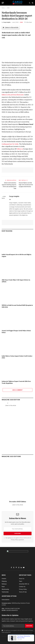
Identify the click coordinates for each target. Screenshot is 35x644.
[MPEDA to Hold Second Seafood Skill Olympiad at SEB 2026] (17, 294)
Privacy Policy (14, 539)
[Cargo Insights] (17, 3)
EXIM (21, 22)
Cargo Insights (6, 22)
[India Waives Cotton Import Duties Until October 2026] (17, 345)
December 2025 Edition (17, 502)
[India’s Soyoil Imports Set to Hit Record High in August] (17, 243)
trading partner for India (10, 144)
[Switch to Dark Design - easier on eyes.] (30, 3)
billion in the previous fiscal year (13, 95)
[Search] (32, 3)
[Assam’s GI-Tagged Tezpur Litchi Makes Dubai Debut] (17, 319)
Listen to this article (11, 27)
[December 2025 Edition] (17, 481)
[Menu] (3, 3)
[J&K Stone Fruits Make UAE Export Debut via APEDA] (17, 269)
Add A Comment (17, 390)
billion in (20, 149)
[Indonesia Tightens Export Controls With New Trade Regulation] (17, 370)
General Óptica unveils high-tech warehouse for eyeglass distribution (26, 184)
